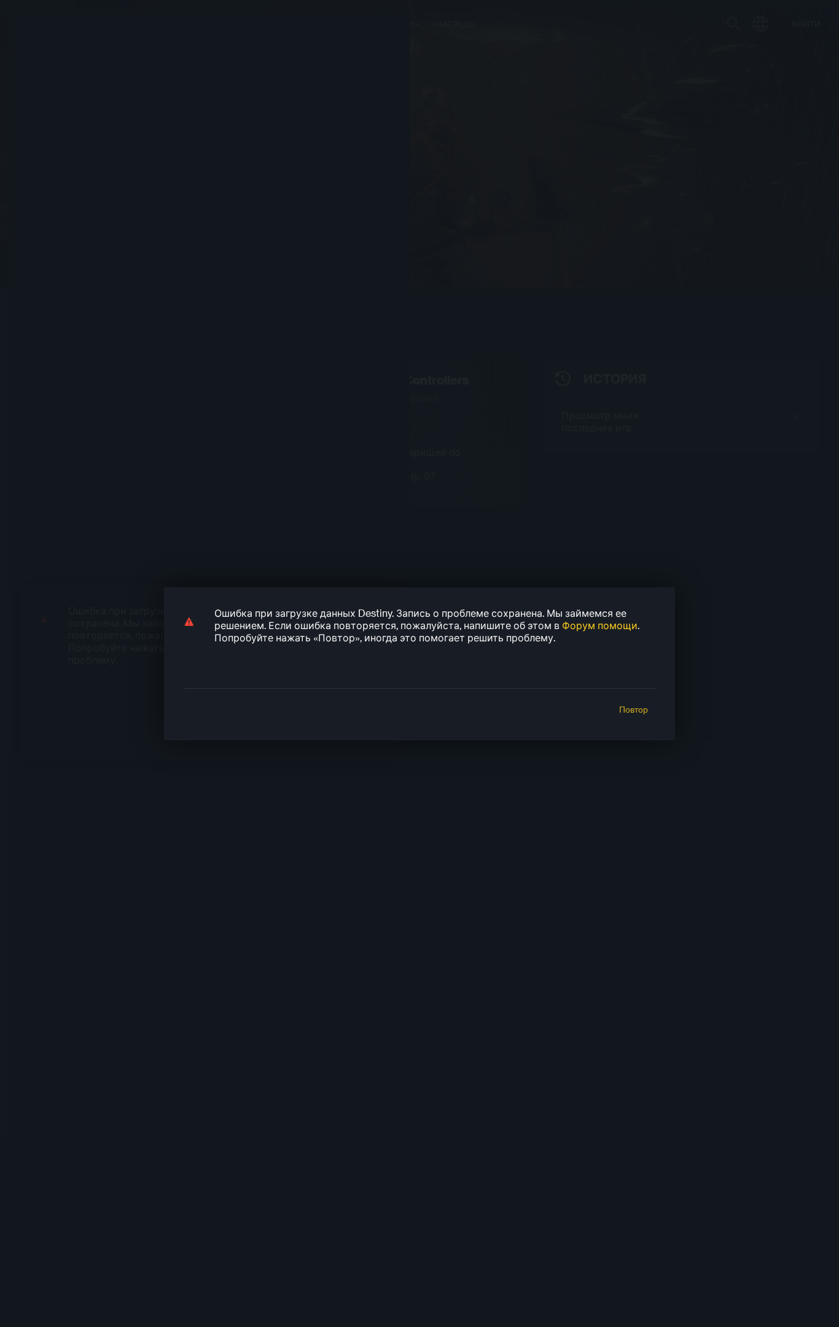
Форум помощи (600, 625)
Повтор (633, 709)
